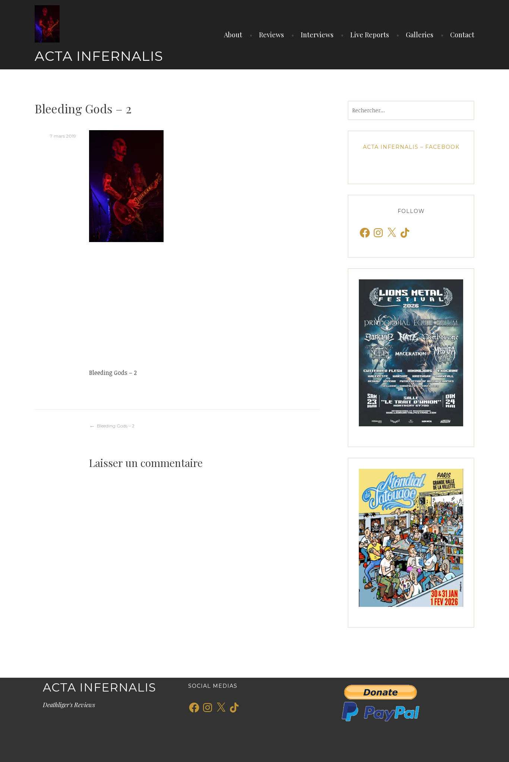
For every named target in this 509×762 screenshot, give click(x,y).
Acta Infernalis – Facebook (411, 147)
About (233, 34)
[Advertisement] (204, 305)
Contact (462, 34)
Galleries (419, 34)
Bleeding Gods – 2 (116, 426)
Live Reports (369, 34)
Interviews (317, 34)
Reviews (271, 34)
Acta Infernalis (99, 56)
